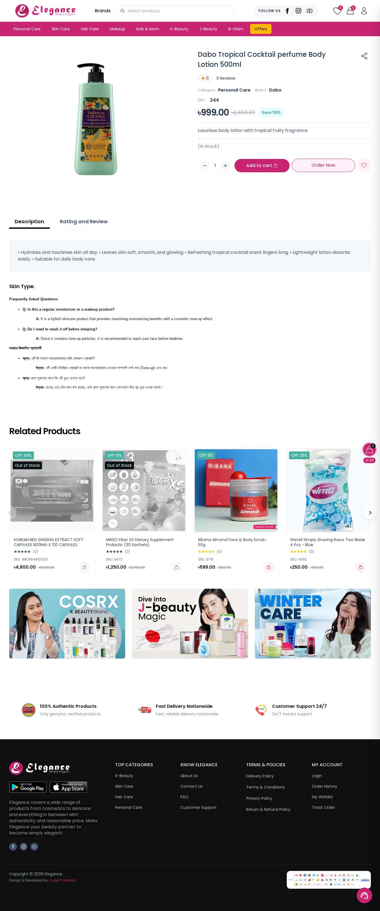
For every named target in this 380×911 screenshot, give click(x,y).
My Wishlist (322, 797)
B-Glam (235, 29)
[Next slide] (370, 512)
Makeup (117, 29)
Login (317, 776)
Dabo (275, 90)
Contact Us (192, 786)
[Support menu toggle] (364, 895)
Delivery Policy (260, 776)
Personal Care (27, 29)
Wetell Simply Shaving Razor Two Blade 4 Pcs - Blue (327, 542)
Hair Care (90, 29)
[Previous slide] (10, 512)
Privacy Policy (259, 798)
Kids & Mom (147, 29)
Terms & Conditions (265, 787)
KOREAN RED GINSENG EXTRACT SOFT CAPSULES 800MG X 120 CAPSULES (48, 542)
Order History (324, 786)
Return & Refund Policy (268, 809)
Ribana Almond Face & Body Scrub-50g (232, 542)
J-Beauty (208, 29)
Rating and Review (84, 221)
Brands (103, 11)
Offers (261, 29)
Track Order (323, 807)
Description (29, 221)
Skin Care (61, 29)
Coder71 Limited (62, 880)
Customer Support (199, 807)
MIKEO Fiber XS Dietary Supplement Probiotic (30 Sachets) (140, 542)
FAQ (184, 797)
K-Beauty (179, 29)
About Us (189, 776)
